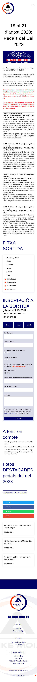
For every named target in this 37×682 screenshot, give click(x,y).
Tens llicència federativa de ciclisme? (14, 350)
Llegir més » (8, 532)
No (9, 353)
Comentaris (7, 395)
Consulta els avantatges (18, 366)
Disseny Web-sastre (18, 675)
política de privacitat (9, 413)
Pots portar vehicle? (9, 371)
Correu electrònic (9, 342)
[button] (32, 5)
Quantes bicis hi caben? (10, 386)
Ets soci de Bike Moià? (10, 357)
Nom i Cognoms (8, 333)
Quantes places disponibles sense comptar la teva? (18, 378)
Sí (5, 353)
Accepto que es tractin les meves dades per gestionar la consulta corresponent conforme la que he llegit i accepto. (17, 411)
